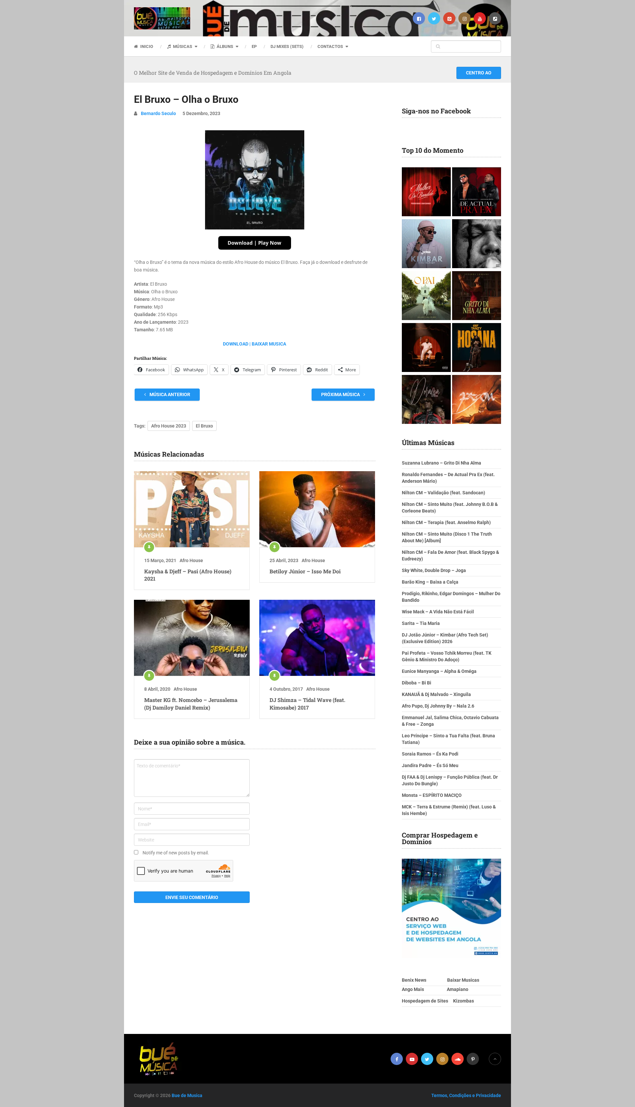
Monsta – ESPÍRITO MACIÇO (432, 795)
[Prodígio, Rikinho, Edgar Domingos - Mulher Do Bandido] (426, 192)
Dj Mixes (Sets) (287, 46)
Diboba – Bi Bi (416, 682)
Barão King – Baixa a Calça (430, 582)
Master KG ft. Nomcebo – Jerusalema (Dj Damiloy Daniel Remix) (190, 703)
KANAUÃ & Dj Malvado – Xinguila (436, 694)
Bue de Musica (187, 1095)
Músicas (182, 46)
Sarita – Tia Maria (421, 623)
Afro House (191, 560)
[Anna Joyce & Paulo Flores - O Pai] (426, 296)
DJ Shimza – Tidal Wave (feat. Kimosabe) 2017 (307, 703)
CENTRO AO (478, 72)
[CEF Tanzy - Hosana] (476, 348)
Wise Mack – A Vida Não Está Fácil (438, 611)
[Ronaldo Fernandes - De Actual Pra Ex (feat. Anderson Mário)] (476, 192)
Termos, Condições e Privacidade (466, 1095)
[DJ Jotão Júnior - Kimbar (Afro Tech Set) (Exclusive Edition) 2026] (426, 244)
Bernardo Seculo (158, 113)
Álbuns (224, 46)
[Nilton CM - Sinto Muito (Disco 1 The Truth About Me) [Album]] (426, 348)
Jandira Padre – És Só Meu (430, 765)
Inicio (146, 46)
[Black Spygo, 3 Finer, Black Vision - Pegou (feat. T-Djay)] (476, 400)
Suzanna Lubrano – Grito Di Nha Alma (441, 463)
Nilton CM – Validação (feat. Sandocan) (443, 492)
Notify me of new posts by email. (176, 852)
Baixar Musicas (463, 980)
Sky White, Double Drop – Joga (434, 570)
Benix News (414, 980)
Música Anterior (169, 394)
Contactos (330, 46)
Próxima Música (341, 394)
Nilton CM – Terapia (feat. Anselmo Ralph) (446, 522)
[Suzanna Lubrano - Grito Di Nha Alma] (476, 296)
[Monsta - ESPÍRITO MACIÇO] (476, 244)
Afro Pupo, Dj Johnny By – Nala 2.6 (438, 706)
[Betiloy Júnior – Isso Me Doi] (317, 509)
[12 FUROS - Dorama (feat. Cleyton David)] (426, 400)
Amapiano (457, 989)
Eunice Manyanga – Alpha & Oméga (439, 671)
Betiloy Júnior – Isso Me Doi (305, 571)
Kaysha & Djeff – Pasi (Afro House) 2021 (188, 575)
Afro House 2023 (168, 426)
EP (254, 46)
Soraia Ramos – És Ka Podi (430, 754)
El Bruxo (204, 426)
